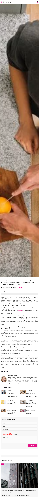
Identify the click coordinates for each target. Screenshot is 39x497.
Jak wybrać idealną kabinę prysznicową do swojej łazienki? (12, 403)
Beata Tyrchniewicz (6, 287)
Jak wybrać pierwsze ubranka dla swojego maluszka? (30, 412)
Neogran (20, 310)
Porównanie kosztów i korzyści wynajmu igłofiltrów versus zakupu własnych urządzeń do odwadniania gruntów (32, 394)
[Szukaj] (2, 456)
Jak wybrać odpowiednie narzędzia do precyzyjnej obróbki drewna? (12, 412)
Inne (20, 287)
